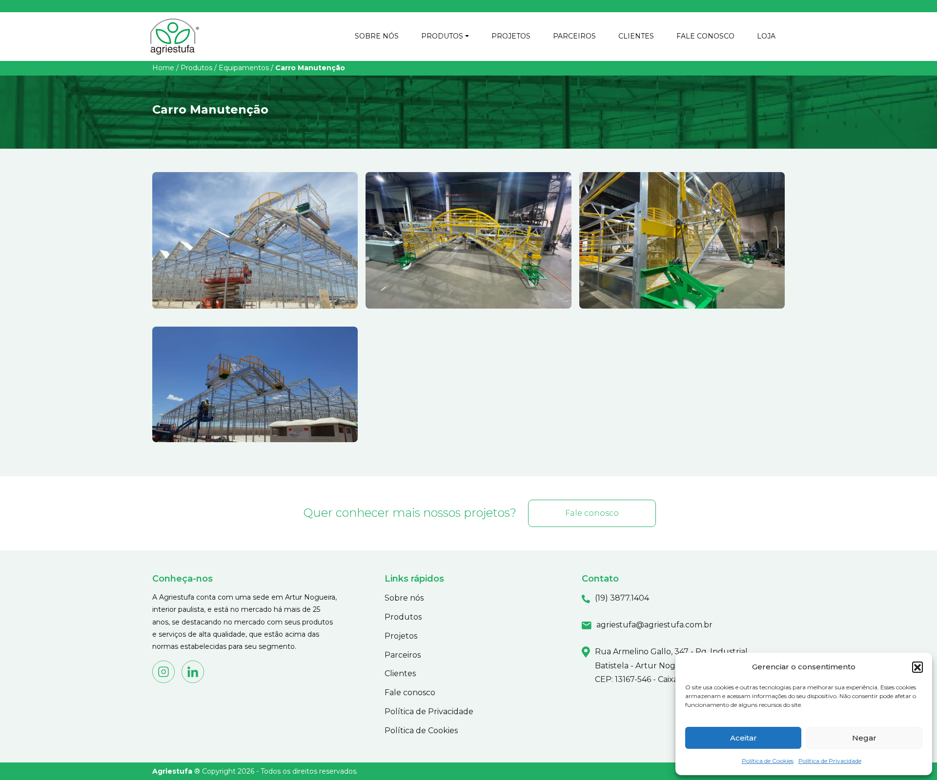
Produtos (196, 67)
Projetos (401, 636)
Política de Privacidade (829, 760)
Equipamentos (244, 67)
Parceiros (403, 655)
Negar (864, 737)
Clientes (400, 673)
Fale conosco (592, 513)
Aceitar (743, 737)
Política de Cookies (768, 760)
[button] (917, 667)
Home (163, 67)
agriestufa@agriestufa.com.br (654, 624)
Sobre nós (404, 598)
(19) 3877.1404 (622, 598)
